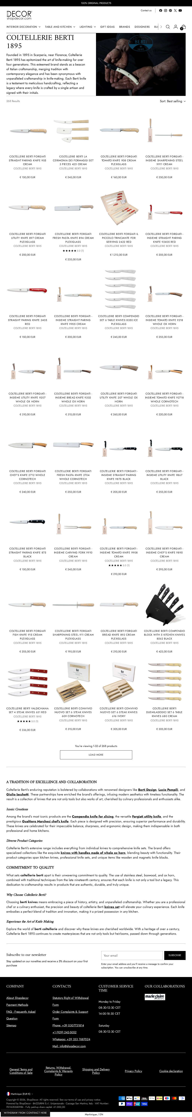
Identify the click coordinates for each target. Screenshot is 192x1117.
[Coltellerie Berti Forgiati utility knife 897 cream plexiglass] (27, 208)
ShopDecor (32, 1099)
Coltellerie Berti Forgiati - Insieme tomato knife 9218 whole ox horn (164, 320)
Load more (96, 755)
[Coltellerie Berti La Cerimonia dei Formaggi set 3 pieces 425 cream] (73, 130)
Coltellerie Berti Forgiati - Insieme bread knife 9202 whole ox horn (73, 397)
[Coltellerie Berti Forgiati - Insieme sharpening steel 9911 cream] (164, 130)
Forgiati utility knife (146, 816)
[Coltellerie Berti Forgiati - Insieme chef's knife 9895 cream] (164, 522)
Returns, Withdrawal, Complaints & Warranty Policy (58, 1071)
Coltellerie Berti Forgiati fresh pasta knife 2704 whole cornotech (73, 475)
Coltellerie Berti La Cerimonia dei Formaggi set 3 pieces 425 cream (73, 160)
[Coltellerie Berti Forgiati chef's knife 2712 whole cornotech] (27, 445)
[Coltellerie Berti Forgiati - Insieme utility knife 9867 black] (164, 445)
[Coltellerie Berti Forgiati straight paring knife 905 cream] (27, 130)
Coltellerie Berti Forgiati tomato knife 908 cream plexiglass (119, 160)
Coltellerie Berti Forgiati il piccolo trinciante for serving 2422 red (118, 238)
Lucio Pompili (168, 789)
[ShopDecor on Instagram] (165, 10)
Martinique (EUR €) (20, 1094)
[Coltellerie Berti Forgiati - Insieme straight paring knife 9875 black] (119, 445)
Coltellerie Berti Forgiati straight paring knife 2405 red (27, 320)
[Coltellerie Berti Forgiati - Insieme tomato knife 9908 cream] (119, 522)
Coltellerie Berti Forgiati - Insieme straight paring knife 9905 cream (73, 320)
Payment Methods (17, 1005)
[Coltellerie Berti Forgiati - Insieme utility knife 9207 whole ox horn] (27, 367)
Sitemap (11, 1025)
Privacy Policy (133, 1071)
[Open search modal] (168, 27)
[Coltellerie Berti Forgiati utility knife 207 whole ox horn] (119, 367)
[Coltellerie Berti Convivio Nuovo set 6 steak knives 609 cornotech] (73, 682)
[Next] (161, 26)
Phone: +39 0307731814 (68, 1025)
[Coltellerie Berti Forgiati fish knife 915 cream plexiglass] (27, 605)
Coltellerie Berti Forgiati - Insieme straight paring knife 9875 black (119, 475)
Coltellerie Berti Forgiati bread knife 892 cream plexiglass (119, 634)
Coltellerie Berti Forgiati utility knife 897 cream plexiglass (27, 238)
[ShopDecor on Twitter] (175, 10)
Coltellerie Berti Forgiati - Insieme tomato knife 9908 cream (119, 552)
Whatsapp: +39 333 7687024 (71, 1039)
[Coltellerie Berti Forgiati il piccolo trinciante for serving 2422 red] (119, 208)
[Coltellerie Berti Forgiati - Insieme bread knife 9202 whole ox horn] (73, 367)
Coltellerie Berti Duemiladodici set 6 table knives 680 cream (164, 712)
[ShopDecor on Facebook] (160, 10)
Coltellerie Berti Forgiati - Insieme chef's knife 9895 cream (164, 552)
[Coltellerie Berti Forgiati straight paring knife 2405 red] (27, 290)
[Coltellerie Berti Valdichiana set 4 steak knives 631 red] (27, 682)
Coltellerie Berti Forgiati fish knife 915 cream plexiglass (27, 634)
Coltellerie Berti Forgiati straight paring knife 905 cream (27, 160)
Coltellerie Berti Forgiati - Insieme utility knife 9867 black (164, 475)
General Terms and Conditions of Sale (21, 1071)
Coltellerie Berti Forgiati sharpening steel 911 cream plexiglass (73, 634)
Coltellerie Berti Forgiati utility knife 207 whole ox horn (119, 397)
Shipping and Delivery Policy (96, 1071)
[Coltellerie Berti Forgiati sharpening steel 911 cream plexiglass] (73, 605)
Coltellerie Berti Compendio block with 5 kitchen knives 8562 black (164, 634)
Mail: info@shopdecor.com (69, 1046)
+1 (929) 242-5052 (64, 1032)
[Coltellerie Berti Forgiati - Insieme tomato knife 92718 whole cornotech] (164, 367)
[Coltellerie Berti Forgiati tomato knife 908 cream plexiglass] (119, 130)
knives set (111, 907)
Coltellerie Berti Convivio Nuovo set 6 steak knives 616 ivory (119, 712)
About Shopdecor (17, 998)
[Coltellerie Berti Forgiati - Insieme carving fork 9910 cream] (73, 522)
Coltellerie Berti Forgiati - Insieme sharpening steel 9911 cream (164, 160)
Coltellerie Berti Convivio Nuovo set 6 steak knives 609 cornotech (73, 712)
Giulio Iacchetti (17, 794)
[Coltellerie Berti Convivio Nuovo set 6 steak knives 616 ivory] (119, 682)
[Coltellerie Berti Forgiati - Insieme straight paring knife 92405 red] (164, 208)
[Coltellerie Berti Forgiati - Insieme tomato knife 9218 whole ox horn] (164, 290)
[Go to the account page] (175, 27)
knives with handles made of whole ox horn (93, 852)
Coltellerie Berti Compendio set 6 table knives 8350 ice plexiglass (118, 320)
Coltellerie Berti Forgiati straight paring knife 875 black (27, 552)
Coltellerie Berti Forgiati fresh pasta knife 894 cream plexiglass (73, 238)
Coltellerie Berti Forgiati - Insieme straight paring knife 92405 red (164, 238)
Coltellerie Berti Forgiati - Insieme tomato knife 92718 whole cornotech (164, 397)
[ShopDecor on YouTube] (180, 10)
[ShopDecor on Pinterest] (170, 10)
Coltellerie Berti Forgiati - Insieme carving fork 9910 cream (73, 552)
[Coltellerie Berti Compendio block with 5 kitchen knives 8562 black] (164, 605)
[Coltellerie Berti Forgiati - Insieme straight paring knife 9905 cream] (73, 290)
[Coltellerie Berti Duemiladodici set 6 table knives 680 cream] (164, 682)
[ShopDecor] (19, 15)
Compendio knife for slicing (92, 816)
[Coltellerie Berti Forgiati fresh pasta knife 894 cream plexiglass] (73, 208)
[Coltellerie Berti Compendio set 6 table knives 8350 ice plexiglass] (119, 290)
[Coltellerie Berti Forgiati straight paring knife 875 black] (27, 522)
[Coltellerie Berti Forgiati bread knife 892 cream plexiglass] (119, 605)
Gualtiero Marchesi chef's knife (45, 821)
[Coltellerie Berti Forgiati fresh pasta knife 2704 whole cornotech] (73, 445)
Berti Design (147, 789)
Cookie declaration (171, 1071)
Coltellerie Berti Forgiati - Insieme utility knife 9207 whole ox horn (27, 397)
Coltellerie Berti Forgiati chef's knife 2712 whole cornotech (27, 475)
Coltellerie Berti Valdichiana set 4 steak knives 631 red (27, 710)
